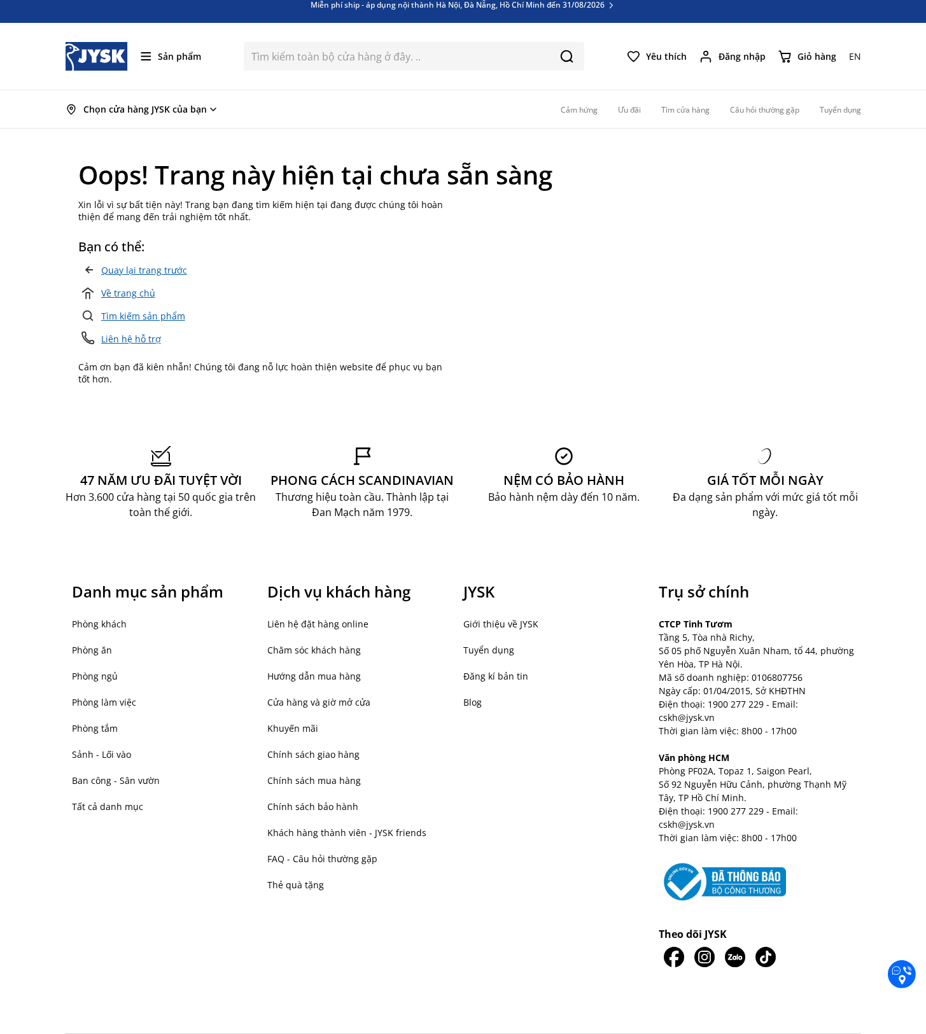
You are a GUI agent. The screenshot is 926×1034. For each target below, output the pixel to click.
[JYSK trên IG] (704, 957)
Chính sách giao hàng (313, 754)
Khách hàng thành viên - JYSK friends (346, 833)
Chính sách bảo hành (312, 806)
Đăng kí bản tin (495, 676)
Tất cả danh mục (107, 806)
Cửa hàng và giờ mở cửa (318, 702)
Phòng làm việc (104, 702)
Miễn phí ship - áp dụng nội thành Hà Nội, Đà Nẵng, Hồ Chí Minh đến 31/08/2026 (459, 15)
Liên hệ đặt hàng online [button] (317, 624)
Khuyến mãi (292, 728)
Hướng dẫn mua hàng (314, 676)
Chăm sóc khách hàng (314, 650)
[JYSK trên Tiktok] (765, 957)
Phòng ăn (92, 650)
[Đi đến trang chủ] (97, 56)
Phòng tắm (95, 728)
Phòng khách (99, 624)
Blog (472, 702)
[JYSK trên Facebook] (674, 957)
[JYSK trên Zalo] (735, 957)
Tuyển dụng (488, 650)
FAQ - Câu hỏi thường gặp (322, 859)
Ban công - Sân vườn (116, 780)
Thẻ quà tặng (295, 885)
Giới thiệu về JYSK (500, 624)
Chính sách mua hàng (314, 780)
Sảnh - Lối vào (101, 754)
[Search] (566, 56)
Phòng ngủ (95, 676)
